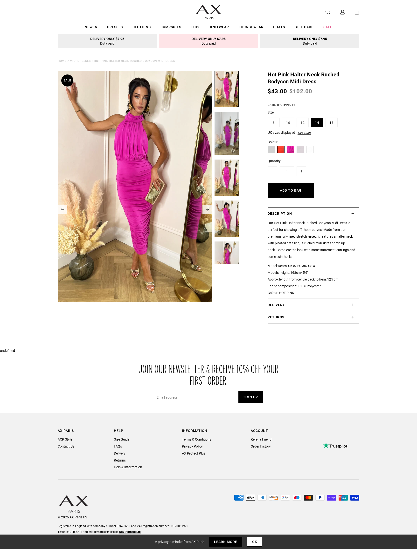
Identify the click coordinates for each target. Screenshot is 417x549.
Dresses (115, 27)
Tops (196, 27)
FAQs (118, 446)
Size (271, 112)
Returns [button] (276, 317)
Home (62, 61)
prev (62, 209)
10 (288, 122)
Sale (327, 27)
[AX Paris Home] (208, 12)
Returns (120, 460)
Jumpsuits (171, 27)
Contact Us (66, 446)
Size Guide (304, 132)
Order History (261, 446)
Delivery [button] (276, 304)
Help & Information (128, 467)
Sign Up (250, 397)
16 (331, 122)
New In (91, 27)
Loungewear (251, 27)
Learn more (225, 541)
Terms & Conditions (196, 439)
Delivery (119, 453)
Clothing (141, 27)
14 (317, 122)
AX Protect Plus (193, 453)
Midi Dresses (80, 61)
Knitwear (219, 27)
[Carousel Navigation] (135, 209)
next (207, 209)
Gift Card (304, 27)
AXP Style (65, 439)
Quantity (274, 161)
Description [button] (280, 213)
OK (254, 541)
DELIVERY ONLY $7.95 (107, 41)
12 (302, 122)
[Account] (337, 12)
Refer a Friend (261, 439)
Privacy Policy (192, 446)
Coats (279, 27)
